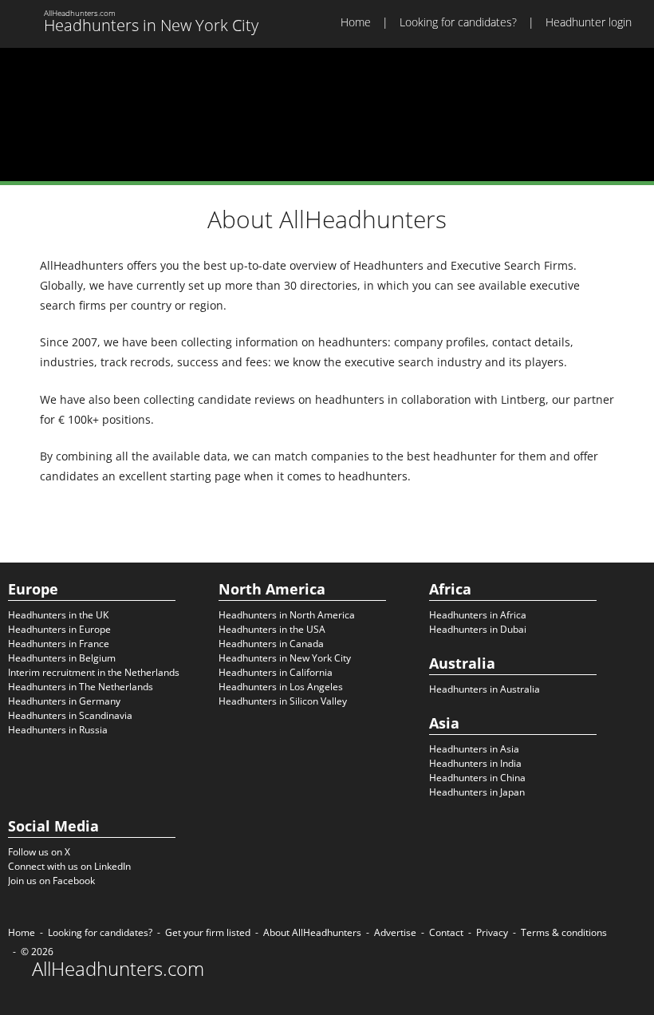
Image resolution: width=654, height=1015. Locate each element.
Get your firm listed (207, 932)
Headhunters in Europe (59, 629)
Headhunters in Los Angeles (281, 686)
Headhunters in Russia (58, 730)
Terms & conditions (564, 932)
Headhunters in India (475, 763)
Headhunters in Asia (474, 749)
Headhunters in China (477, 777)
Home (356, 22)
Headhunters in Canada (271, 643)
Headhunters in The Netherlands (80, 686)
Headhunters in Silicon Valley (283, 701)
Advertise (395, 932)
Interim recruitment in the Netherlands (93, 672)
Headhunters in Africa (477, 615)
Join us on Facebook (51, 880)
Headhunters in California (276, 672)
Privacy (492, 932)
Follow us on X (39, 852)
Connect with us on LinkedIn (69, 866)
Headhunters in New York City (285, 658)
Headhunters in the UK (58, 615)
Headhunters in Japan (477, 792)
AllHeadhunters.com (118, 969)
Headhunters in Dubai (477, 629)
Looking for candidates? (458, 22)
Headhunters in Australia (484, 689)
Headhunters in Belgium (62, 658)
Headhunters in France (58, 643)
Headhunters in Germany (64, 701)
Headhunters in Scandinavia (70, 715)
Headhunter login (589, 22)
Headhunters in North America (287, 615)
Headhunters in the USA (272, 629)
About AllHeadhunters (312, 932)
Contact (446, 932)
